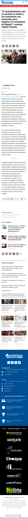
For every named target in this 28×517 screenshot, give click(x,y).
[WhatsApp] (6, 46)
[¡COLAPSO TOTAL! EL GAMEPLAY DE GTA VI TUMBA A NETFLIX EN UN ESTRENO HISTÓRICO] (4, 237)
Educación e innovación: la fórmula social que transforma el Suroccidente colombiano (20, 324)
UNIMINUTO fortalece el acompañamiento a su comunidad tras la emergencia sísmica (7, 324)
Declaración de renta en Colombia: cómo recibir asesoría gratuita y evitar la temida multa (7, 308)
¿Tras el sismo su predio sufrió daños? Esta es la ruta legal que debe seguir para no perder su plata (20, 308)
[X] (10, 46)
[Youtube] (19, 362)
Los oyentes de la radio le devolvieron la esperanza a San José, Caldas (19, 339)
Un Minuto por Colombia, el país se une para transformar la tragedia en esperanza (7, 339)
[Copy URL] (17, 46)
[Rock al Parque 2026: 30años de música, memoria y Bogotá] (4, 246)
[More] (21, 253)
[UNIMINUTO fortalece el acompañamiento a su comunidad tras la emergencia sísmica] (8, 318)
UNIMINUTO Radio (9, 85)
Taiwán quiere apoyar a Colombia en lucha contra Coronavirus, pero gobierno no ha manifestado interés (12, 268)
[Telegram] (13, 46)
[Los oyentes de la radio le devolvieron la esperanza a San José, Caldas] (20, 333)
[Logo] (7, 2)
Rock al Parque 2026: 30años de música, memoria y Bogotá (17, 245)
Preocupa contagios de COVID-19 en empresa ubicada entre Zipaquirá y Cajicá (13, 286)
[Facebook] (3, 46)
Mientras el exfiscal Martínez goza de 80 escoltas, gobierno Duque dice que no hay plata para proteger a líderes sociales (14, 275)
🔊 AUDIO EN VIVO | (20, 5)
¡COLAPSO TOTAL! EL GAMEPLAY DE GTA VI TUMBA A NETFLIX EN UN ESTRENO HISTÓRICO (17, 237)
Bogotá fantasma (6, 290)
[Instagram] (12, 362)
